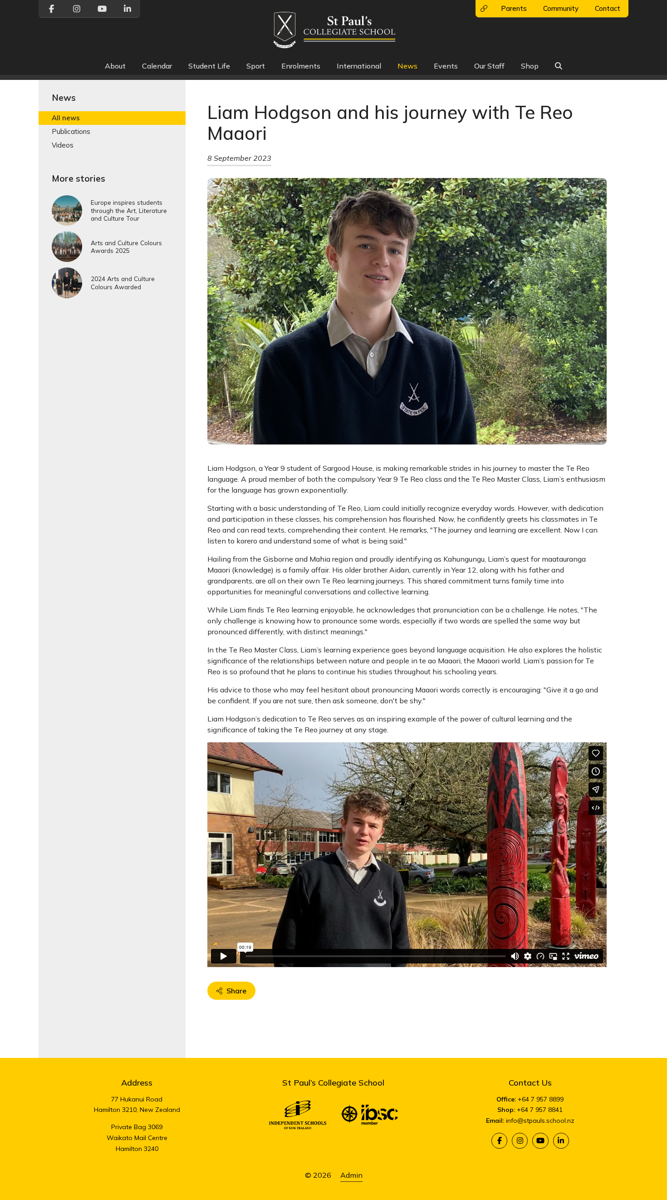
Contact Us (530, 1082)
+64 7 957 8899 (541, 1099)
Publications (71, 131)
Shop (530, 65)
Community (561, 8)
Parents (514, 8)
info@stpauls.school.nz (540, 1120)
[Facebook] (499, 1141)
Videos (63, 145)
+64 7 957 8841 (540, 1110)
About (115, 65)
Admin (351, 1175)
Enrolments (300, 65)
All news (66, 118)
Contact (607, 8)
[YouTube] (540, 1141)
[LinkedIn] (561, 1141)
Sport (255, 65)
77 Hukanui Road (136, 1099)
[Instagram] (520, 1141)
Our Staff (489, 65)
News (407, 65)
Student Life (209, 65)
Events (446, 65)
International (359, 65)
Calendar (157, 65)
